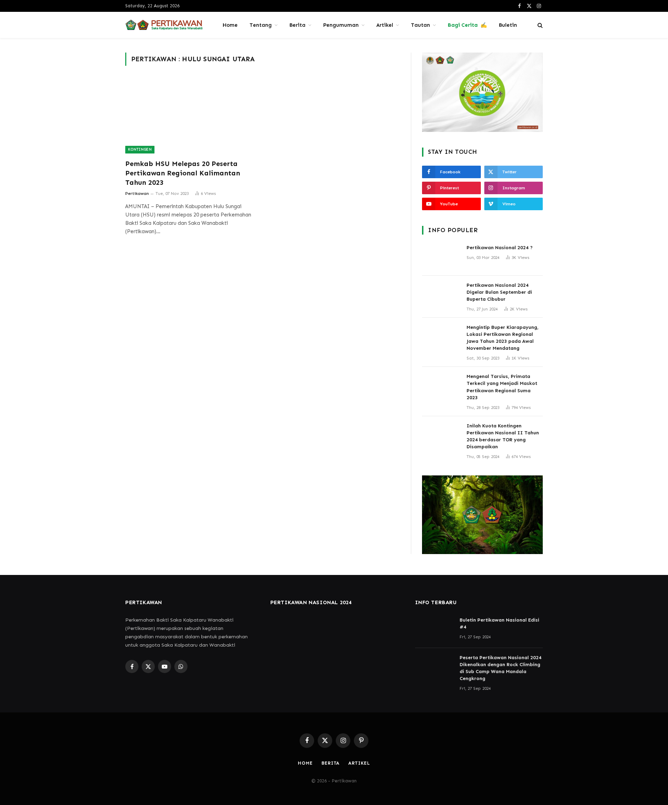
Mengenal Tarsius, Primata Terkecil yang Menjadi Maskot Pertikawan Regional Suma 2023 (502, 386)
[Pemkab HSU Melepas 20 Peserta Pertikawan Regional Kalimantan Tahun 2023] (190, 116)
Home (230, 25)
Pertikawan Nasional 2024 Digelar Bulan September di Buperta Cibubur (499, 292)
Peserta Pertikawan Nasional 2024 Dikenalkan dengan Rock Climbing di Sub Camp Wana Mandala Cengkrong (500, 668)
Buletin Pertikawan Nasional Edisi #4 (499, 623)
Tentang (260, 25)
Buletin (508, 25)
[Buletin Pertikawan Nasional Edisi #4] (434, 629)
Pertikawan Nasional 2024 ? (500, 248)
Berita (297, 25)
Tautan (420, 25)
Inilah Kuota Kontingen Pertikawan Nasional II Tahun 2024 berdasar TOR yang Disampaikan (503, 436)
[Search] (539, 25)
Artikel (384, 25)
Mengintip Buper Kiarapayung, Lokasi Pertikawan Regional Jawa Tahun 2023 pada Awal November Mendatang (503, 337)
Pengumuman (341, 25)
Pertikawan (137, 193)
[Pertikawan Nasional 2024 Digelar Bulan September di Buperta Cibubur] (441, 294)
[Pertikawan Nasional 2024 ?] (441, 257)
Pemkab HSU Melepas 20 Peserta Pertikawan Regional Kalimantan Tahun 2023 (182, 173)
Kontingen (140, 149)
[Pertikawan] (165, 25)
